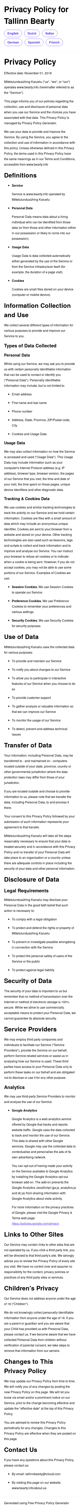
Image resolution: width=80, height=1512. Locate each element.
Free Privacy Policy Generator (48, 1503)
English (13, 33)
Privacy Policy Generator (39, 123)
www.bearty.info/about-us (29, 1488)
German (13, 42)
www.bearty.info (28, 87)
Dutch (32, 33)
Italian (49, 33)
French (54, 42)
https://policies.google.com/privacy (35, 1223)
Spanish (34, 42)
